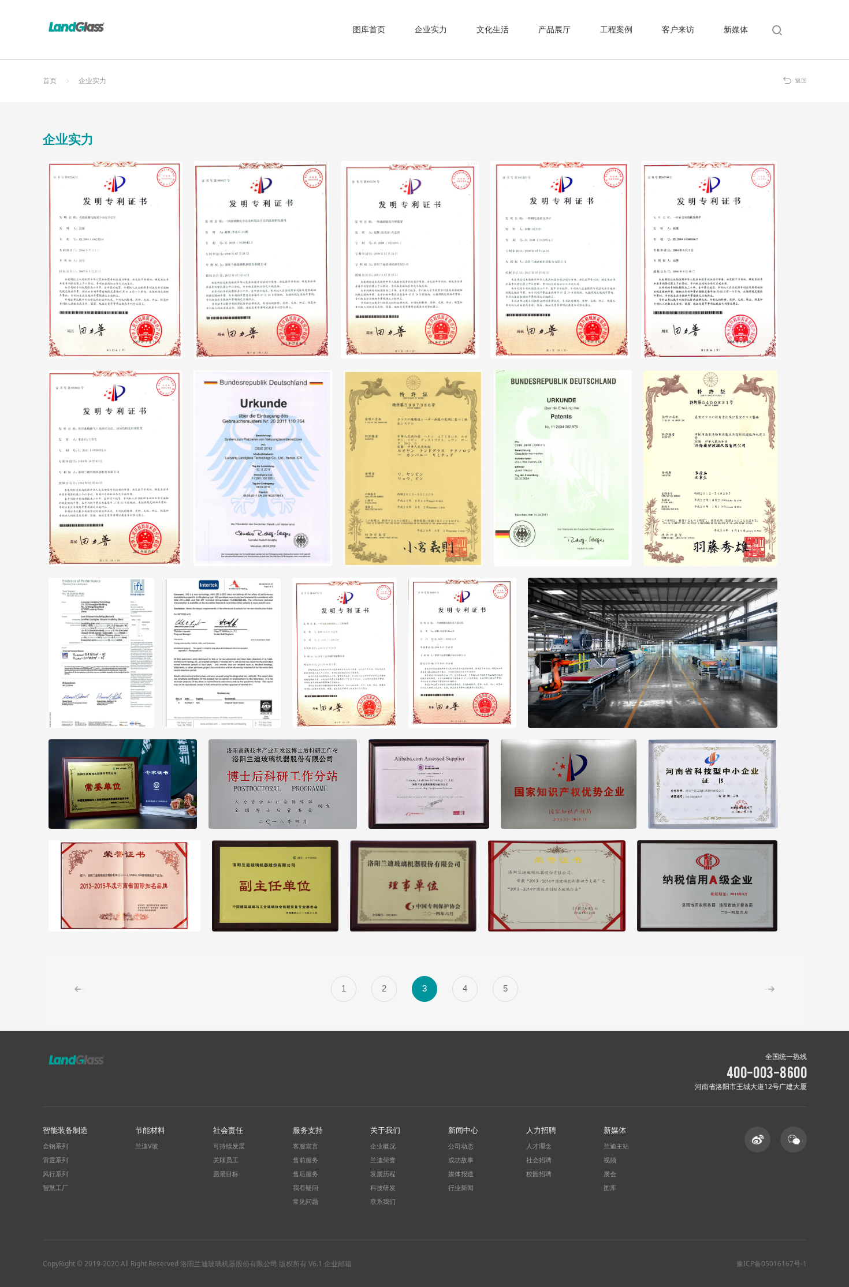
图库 (610, 1188)
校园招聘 (539, 1174)
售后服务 (305, 1174)
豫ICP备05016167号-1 (771, 1264)
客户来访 (678, 29)
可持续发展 (229, 1146)
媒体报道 (461, 1174)
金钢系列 (55, 1146)
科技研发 (383, 1188)
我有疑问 (305, 1188)
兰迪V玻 (146, 1146)
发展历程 (383, 1174)
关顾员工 (226, 1160)
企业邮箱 (338, 1263)
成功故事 (461, 1160)
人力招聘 (541, 1130)
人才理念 (539, 1146)
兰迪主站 (616, 1146)
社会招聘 (539, 1160)
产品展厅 (554, 29)
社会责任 (228, 1130)
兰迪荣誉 (383, 1160)
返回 (800, 80)
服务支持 (308, 1130)
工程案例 (616, 29)
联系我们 (383, 1202)
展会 (610, 1174)
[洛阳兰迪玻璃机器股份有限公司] (77, 27)
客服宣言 (305, 1146)
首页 (50, 81)
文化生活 (492, 29)
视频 (610, 1160)
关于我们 (385, 1130)
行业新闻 (461, 1188)
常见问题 (305, 1202)
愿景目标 (226, 1174)
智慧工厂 (55, 1188)
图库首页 (369, 29)
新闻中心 (463, 1130)
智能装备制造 (65, 1130)
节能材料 (150, 1130)
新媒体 (736, 29)
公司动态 (461, 1146)
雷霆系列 (55, 1160)
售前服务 (305, 1160)
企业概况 (383, 1146)
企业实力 (431, 29)
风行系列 (55, 1174)
